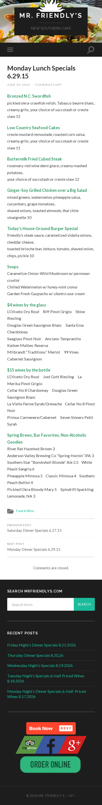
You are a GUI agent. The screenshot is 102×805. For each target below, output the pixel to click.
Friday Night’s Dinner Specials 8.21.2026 (41, 645)
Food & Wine (25, 511)
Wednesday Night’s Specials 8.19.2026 (40, 665)
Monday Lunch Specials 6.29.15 (41, 72)
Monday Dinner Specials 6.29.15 (33, 547)
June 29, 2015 (18, 85)
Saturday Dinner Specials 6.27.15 (34, 528)
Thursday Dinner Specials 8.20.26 (35, 655)
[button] (51, 728)
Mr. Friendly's (51, 15)
